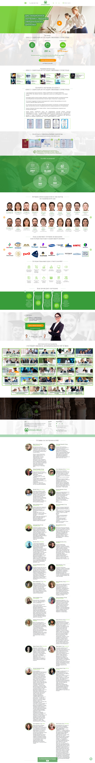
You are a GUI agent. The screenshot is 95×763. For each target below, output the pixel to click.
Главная (49, 423)
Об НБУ (49, 425)
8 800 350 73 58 (34, 3)
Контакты (50, 426)
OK (47, 760)
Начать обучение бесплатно (47, 60)
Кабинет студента (67, 2)
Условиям (54, 759)
